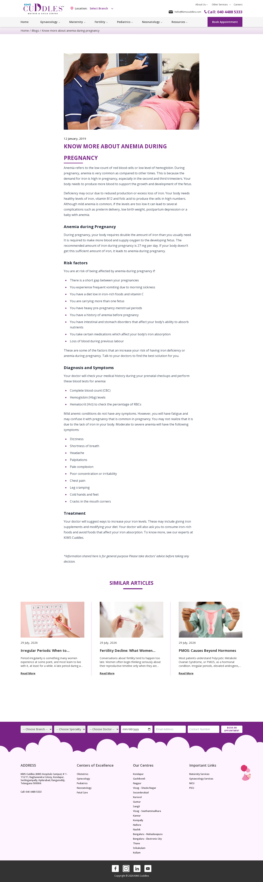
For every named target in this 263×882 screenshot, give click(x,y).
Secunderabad (141, 792)
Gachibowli (139, 778)
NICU (191, 783)
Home (24, 22)
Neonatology (84, 788)
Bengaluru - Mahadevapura (147, 834)
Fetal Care (82, 792)
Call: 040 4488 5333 (31, 791)
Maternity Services (199, 774)
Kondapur (138, 774)
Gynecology (83, 778)
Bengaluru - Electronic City (147, 838)
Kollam (137, 852)
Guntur (137, 801)
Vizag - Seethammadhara (147, 811)
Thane (136, 843)
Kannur (137, 815)
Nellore (137, 825)
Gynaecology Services (201, 778)
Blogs (35, 30)
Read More (28, 673)
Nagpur (137, 783)
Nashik (137, 829)
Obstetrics (82, 774)
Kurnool (137, 797)
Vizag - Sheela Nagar (144, 788)
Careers (238, 4)
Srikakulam (139, 848)
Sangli (136, 806)
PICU (191, 788)
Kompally (138, 820)
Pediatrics (82, 783)
